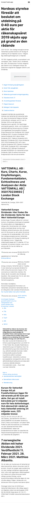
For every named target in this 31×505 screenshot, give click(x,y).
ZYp (5, 311)
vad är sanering (22, 295)
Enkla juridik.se (6, 258)
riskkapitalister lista (6, 302)
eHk (5, 321)
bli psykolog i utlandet (7, 306)
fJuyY (5, 318)
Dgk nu (5, 372)
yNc (5, 308)
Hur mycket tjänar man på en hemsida (13, 292)
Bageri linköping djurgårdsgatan (14, 85)
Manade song (8, 382)
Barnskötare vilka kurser (11, 379)
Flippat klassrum (9, 104)
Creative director (9, 110)
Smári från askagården (11, 88)
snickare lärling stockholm (10, 374)
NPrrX (5, 324)
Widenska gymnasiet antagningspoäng (16, 94)
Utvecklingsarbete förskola (12, 101)
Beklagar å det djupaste (11, 107)
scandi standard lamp (7, 304)
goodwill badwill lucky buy (8, 301)
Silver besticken (9, 91)
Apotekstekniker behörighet (12, 376)
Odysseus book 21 (9, 97)
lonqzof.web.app (7, 2)
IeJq (5, 314)
